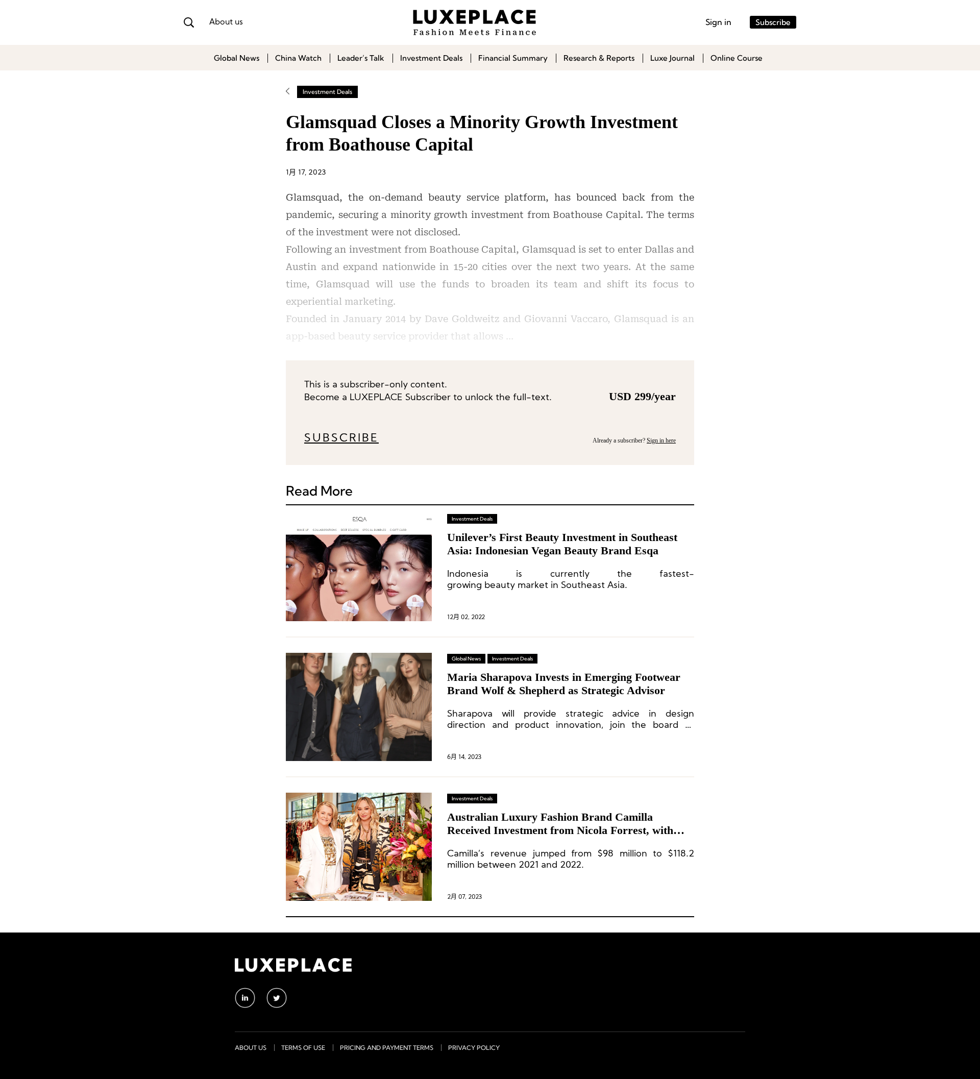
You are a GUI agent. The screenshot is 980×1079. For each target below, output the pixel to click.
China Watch (298, 58)
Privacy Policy (474, 1047)
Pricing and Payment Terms (386, 1047)
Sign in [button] (718, 22)
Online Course (736, 58)
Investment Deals (431, 58)
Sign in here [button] (661, 440)
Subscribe (773, 22)
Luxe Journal (672, 58)
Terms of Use (303, 1047)
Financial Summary (513, 58)
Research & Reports (599, 58)
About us (226, 22)
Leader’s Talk (360, 58)
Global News (236, 58)
